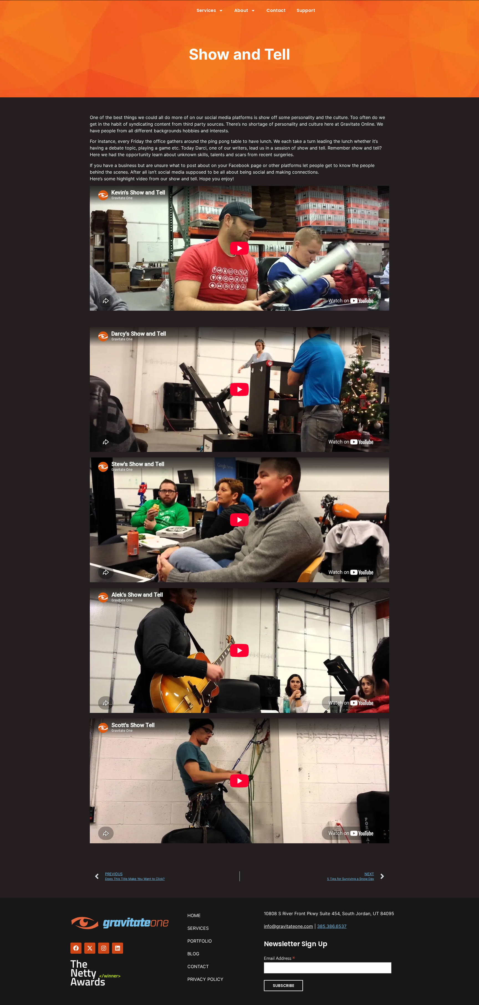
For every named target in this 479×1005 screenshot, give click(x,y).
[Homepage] (120, 923)
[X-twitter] (89, 948)
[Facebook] (75, 948)
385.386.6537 (331, 926)
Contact (276, 10)
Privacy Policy (205, 979)
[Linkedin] (117, 948)
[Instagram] (103, 948)
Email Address (279, 957)
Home (194, 915)
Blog (193, 953)
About (241, 10)
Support (306, 10)
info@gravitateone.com (288, 926)
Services (206, 10)
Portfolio (199, 941)
